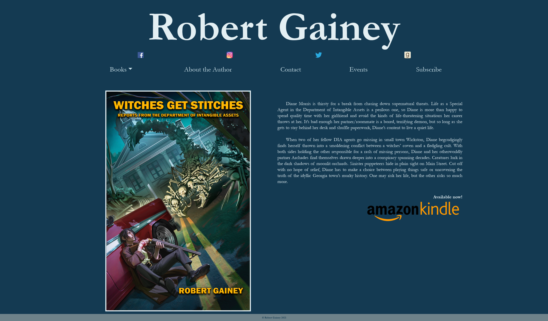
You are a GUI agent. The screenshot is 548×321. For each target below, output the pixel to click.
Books (118, 69)
